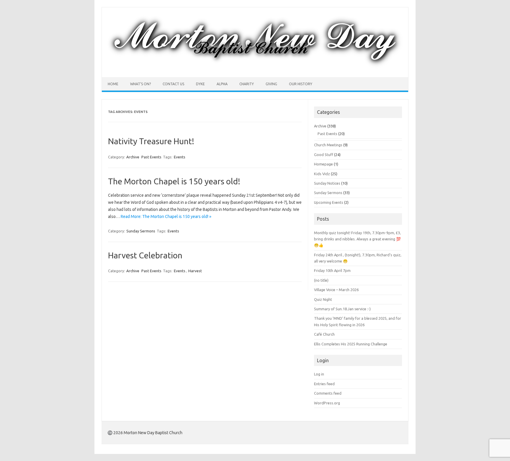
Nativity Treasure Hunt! (151, 141)
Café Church (324, 334)
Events (179, 157)
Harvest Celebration (145, 255)
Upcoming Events (328, 202)
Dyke (200, 84)
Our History (300, 84)
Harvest (195, 271)
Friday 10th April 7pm (332, 270)
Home (113, 84)
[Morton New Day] (255, 67)
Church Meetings (328, 145)
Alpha (222, 84)
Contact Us (173, 84)
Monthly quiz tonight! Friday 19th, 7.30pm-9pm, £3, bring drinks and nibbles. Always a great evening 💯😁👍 (357, 239)
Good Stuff (323, 154)
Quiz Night (323, 299)
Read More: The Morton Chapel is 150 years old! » (166, 216)
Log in (319, 374)
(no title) (321, 280)
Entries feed (324, 384)
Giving (271, 84)
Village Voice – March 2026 (336, 290)
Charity (246, 84)
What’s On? (140, 84)
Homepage (323, 164)
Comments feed (327, 393)
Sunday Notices (327, 183)
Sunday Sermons (140, 231)
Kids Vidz (322, 174)
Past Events (151, 157)
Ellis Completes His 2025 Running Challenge (350, 344)
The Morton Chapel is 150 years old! (174, 181)
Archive (132, 157)
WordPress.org (327, 403)
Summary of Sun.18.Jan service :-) (342, 309)
